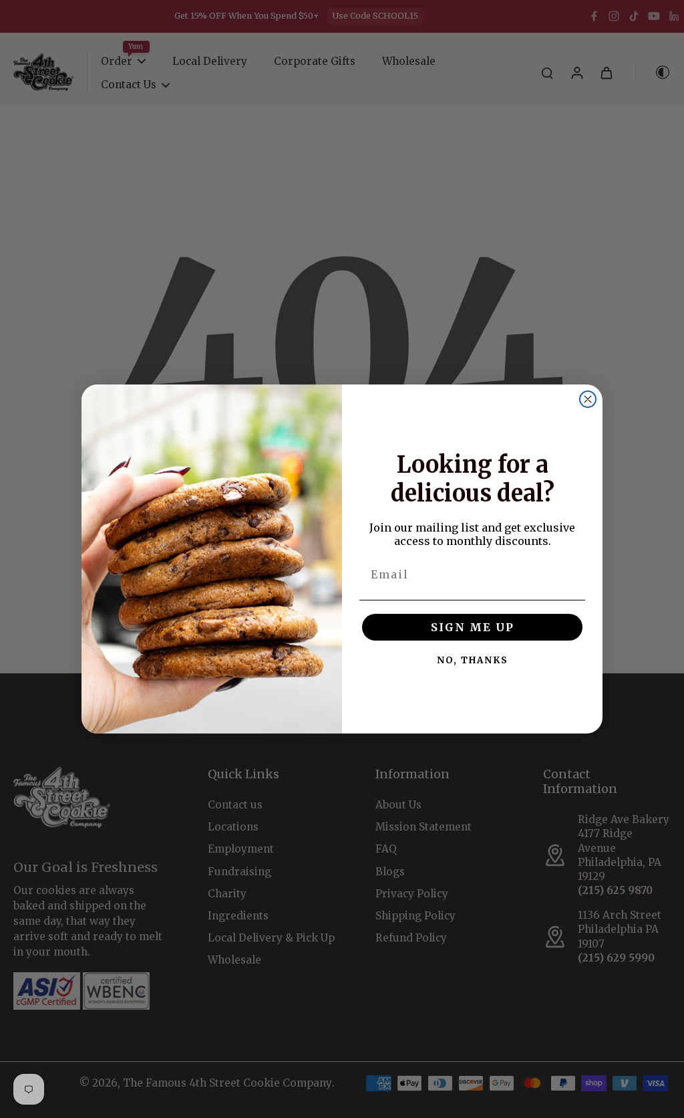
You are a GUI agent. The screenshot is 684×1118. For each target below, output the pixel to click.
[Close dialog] (588, 399)
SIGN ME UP (472, 627)
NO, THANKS (472, 660)
